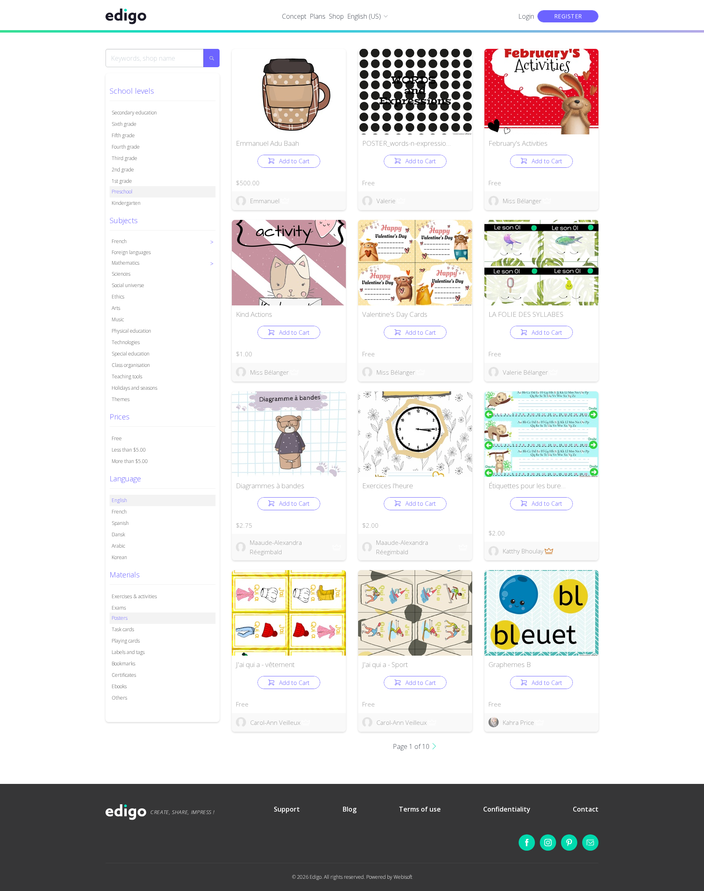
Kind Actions (254, 314)
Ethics (118, 296)
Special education (131, 353)
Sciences (121, 273)
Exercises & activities (134, 596)
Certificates (124, 675)
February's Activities (518, 143)
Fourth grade (126, 146)
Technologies (126, 342)
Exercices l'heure (387, 485)
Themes (121, 399)
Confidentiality (506, 809)
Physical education (131, 330)
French (119, 511)
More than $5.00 (130, 461)
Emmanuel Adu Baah (267, 143)
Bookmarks (123, 663)
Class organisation (131, 365)
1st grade (122, 181)
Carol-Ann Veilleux (275, 722)
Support (287, 809)
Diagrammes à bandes (270, 485)
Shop (336, 16)
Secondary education (134, 112)
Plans (318, 16)
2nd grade (123, 169)
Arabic (118, 545)
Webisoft (403, 876)
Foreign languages (131, 252)
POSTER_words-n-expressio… (406, 143)
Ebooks (119, 686)
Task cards (123, 629)
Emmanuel (264, 201)
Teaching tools (127, 376)
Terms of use (420, 809)
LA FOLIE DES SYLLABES (525, 314)
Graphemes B (509, 664)
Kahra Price (518, 722)
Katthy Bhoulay (523, 551)
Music (118, 319)
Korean (119, 557)
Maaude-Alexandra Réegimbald (276, 547)
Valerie (386, 201)
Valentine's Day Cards (394, 314)
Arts (116, 308)
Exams (119, 607)
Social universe (128, 285)
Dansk (118, 534)
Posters (120, 617)
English (119, 500)
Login (526, 16)
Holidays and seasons (134, 387)
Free (117, 438)
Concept (294, 16)
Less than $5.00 (129, 449)
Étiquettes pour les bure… (526, 485)
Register (568, 16)
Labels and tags (128, 652)
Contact (585, 809)
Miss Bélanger (522, 201)
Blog (349, 809)
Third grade (124, 158)
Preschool (122, 191)
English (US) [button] (364, 16)
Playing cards (126, 640)
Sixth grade (124, 124)
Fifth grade (123, 135)
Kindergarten (126, 203)
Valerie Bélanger (525, 372)
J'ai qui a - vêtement (265, 664)
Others (119, 697)
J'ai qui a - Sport (385, 664)
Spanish (120, 523)
